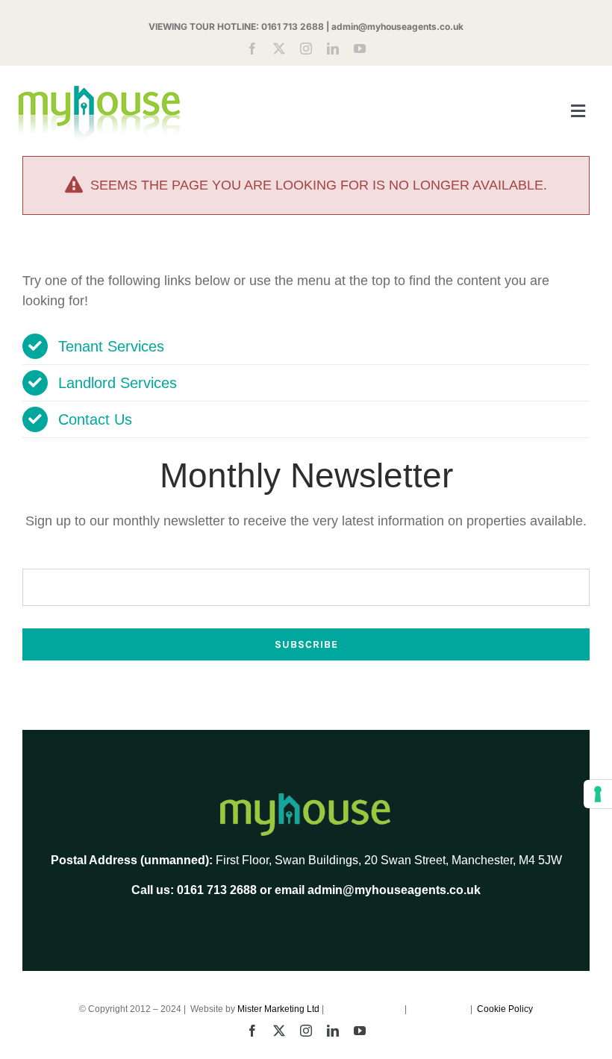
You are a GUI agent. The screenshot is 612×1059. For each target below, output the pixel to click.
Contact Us (95, 419)
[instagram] (306, 48)
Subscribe (306, 644)
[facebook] (252, 48)
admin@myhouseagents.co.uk (397, 26)
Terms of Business (365, 1009)
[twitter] (279, 48)
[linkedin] (333, 48)
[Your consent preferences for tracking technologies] (598, 794)
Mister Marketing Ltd (278, 1009)
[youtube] (360, 48)
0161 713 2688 (292, 26)
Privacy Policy (439, 1009)
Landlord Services (117, 383)
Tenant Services (111, 346)
